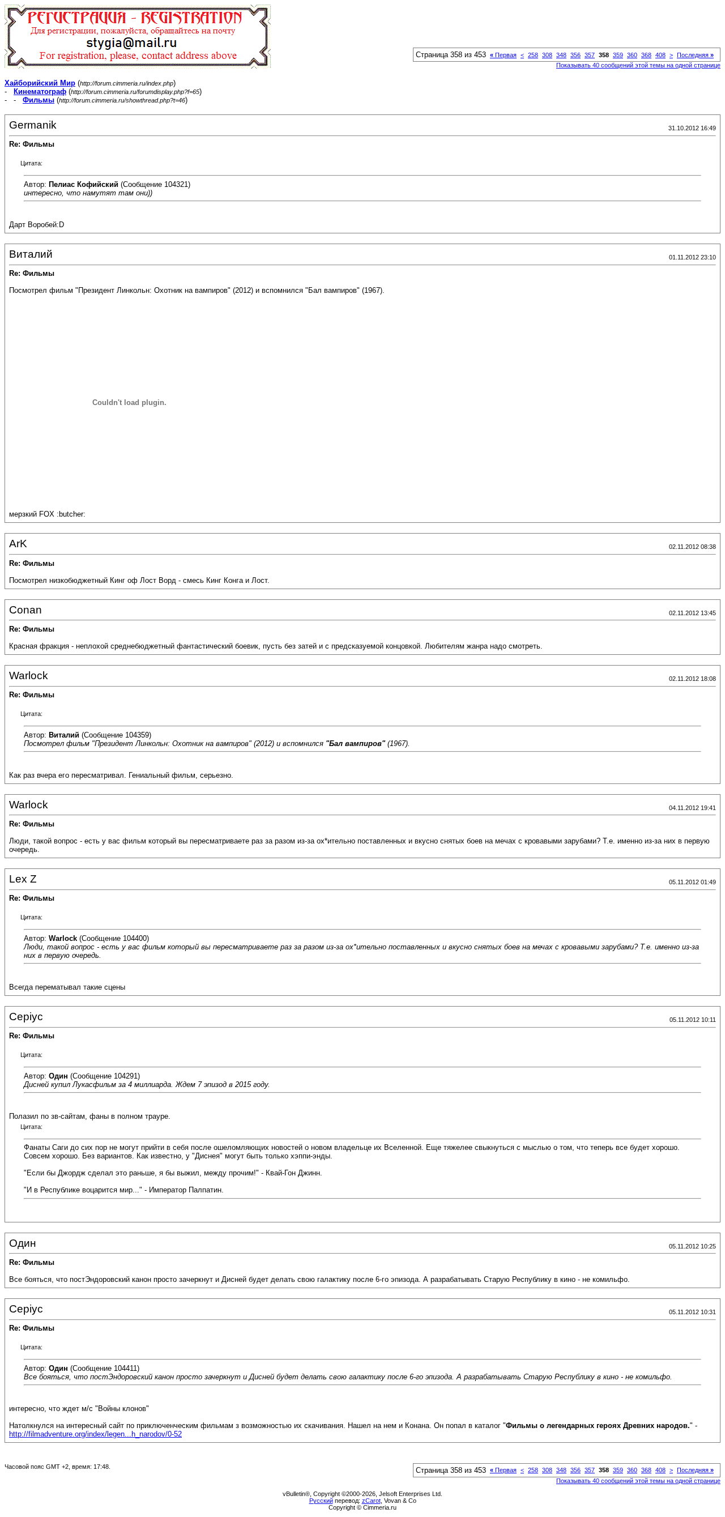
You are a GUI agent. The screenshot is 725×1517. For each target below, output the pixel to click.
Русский (321, 1500)
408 (660, 55)
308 (547, 55)
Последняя (695, 55)
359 (618, 55)
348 (561, 55)
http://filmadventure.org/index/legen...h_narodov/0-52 (95, 1434)
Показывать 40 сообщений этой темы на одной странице (638, 65)
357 (590, 55)
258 (533, 55)
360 (632, 55)
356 (575, 55)
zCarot (371, 1500)
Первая (503, 55)
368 (646, 55)
